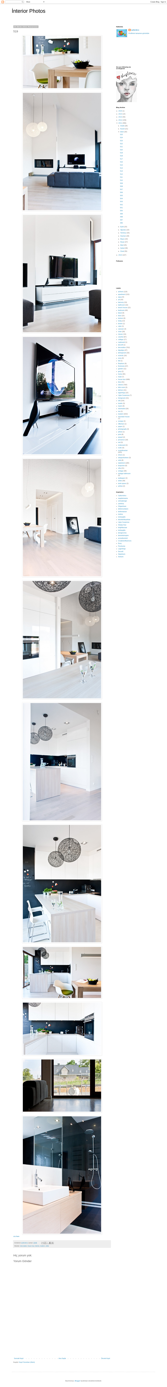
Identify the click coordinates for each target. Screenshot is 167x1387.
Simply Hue (122, 525)
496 (121, 223)
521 (121, 147)
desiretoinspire (123, 535)
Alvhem (120, 557)
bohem (120, 318)
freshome (121, 366)
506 (121, 192)
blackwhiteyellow (124, 519)
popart (120, 437)
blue (119, 316)
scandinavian (123, 450)
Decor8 (120, 551)
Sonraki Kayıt (18, 1358)
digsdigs (121, 350)
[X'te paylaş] (47, 1243)
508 (121, 186)
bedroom (121, 310)
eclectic (120, 355)
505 (121, 195)
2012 (120, 120)
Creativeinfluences (124, 541)
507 (121, 189)
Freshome (121, 546)
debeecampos (123, 509)
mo (119, 411)
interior (37, 1246)
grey (119, 371)
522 (121, 144)
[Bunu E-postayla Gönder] (42, 1243)
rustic (120, 448)
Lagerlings (122, 549)
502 (121, 205)
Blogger (77, 1381)
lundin (120, 403)
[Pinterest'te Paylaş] (52, 1243)
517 (121, 159)
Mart (122, 245)
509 (121, 183)
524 (121, 137)
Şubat (122, 248)
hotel (120, 377)
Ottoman (121, 424)
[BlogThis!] (45, 1243)
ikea (119, 382)
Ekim (122, 132)
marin (120, 406)
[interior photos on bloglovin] (126, 101)
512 (121, 174)
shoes (120, 455)
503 (121, 201)
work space (122, 483)
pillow (120, 432)
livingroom (122, 398)
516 (121, 162)
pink (119, 434)
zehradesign (122, 501)
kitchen (120, 390)
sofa (119, 460)
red (119, 442)
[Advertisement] (62, 1338)
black (120, 313)
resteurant (121, 445)
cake (119, 326)
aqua (120, 297)
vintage (120, 471)
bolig (120, 321)
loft (119, 401)
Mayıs (122, 239)
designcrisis (122, 533)
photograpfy (122, 429)
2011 (120, 123)
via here (16, 1236)
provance (121, 440)
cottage (120, 339)
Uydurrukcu (122, 495)
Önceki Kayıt (105, 1358)
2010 (120, 255)
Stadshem (121, 554)
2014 (120, 114)
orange (120, 421)
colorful (120, 337)
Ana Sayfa (62, 1358)
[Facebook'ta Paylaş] (50, 1243)
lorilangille (122, 517)
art (119, 300)
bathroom (121, 305)
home (120, 374)
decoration (23, 1246)
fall (119, 361)
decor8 (120, 345)
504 (121, 198)
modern (42, 1246)
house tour (31, 1246)
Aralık (122, 126)
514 (121, 168)
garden (120, 369)
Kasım (122, 129)
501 (121, 208)
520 (121, 150)
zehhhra (121, 504)
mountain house (124, 417)
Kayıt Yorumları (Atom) (27, 1362)
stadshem (121, 463)
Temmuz (123, 233)
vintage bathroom (124, 473)
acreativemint (123, 538)
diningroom (122, 353)
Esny (120, 543)
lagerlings (121, 393)
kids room (121, 387)
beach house (122, 307)
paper (120, 426)
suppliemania (123, 498)
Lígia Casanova (123, 395)
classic (120, 334)
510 (121, 180)
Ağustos (123, 230)
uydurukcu (135, 30)
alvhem (120, 292)
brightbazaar (122, 527)
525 (121, 134)
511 (121, 177)
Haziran (123, 236)
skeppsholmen (123, 458)
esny (119, 358)
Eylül (122, 227)
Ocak (122, 251)
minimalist (121, 409)
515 (121, 165)
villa (119, 468)
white (47, 1246)
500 (121, 211)
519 (121, 153)
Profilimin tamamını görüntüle (139, 33)
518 (121, 156)
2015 (120, 111)
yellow (120, 486)
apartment (121, 294)
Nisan (122, 242)
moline (120, 514)
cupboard (121, 342)
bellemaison (122, 512)
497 (121, 220)
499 (121, 214)
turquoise (121, 466)
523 (121, 141)
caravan (121, 329)
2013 (120, 117)
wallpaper (121, 478)
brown (120, 324)
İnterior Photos (28, 11)
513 (121, 171)
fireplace (121, 363)
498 (121, 217)
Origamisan (122, 506)
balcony (121, 302)
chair (120, 331)
